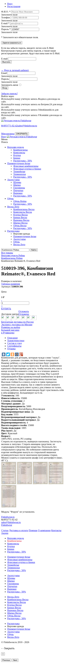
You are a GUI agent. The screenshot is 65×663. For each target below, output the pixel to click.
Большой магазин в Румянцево (10, 331)
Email (4, 73)
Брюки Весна (20, 217)
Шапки (17, 185)
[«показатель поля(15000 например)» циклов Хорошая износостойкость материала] (34, 319)
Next (15, 660)
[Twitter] (8, 354)
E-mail (4, 58)
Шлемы (17, 182)
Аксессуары (13, 179)
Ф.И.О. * (5, 11)
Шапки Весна (20, 223)
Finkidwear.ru (8, 517)
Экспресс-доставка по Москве (16, 324)
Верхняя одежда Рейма (13, 255)
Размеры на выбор (10, 327)
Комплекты (19, 152)
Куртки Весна (20, 214)
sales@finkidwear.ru (11, 522)
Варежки (18, 193)
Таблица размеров (10, 284)
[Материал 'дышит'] (13, 319)
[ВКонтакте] (3, 354)
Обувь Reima (19, 201)
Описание (12, 338)
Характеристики (15, 340)
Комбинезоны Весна (23, 209)
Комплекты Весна (22, 212)
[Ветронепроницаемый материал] (19, 319)
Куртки (17, 155)
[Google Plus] (21, 354)
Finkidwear (6, 525)
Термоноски (19, 174)
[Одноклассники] (12, 354)
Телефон (5, 17)
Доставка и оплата (18, 530)
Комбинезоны (20, 150)
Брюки (16, 158)
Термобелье (19, 171)
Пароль (5, 79)
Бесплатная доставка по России (17, 322)
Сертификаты (14, 346)
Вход (3, 136)
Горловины (19, 187)
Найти (33, 250)
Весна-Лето (13, 206)
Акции (4, 533)
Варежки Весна (21, 220)
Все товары (7, 252)
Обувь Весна (19, 225)
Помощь (33, 530)
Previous (6, 660)
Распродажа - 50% (22, 160)
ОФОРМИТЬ (22, 134)
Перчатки (18, 190)
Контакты (56, 530)
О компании (44, 530)
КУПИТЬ (6, 308)
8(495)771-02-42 (9, 125)
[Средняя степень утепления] (8, 319)
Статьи (4, 530)
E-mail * (5, 23)
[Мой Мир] (17, 354)
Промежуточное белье (18, 163)
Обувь (10, 198)
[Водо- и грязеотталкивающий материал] (24, 319)
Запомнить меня (9, 85)
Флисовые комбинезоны (25, 166)
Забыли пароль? (9, 93)
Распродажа (13, 231)
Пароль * (6, 29)
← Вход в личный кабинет (15, 70)
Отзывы (11, 348)
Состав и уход (14, 343)
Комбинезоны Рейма (12, 258)
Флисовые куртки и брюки (27, 169)
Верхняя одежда (15, 147)
